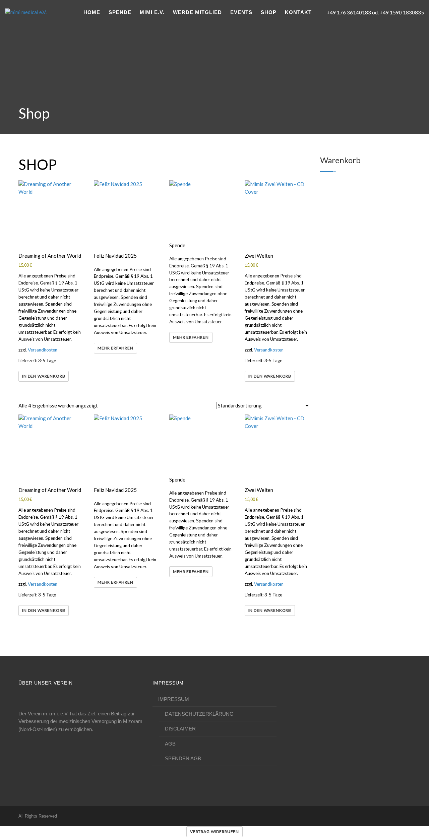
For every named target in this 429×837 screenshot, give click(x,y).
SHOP (269, 12)
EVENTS (241, 12)
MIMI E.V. (152, 12)
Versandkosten (42, 349)
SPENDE (120, 12)
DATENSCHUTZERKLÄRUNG (199, 714)
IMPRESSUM (173, 699)
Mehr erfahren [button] (115, 347)
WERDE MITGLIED (197, 12)
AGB (170, 744)
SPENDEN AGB (183, 758)
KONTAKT (298, 12)
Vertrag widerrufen (214, 831)
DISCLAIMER (180, 728)
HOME (91, 12)
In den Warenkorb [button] (43, 376)
